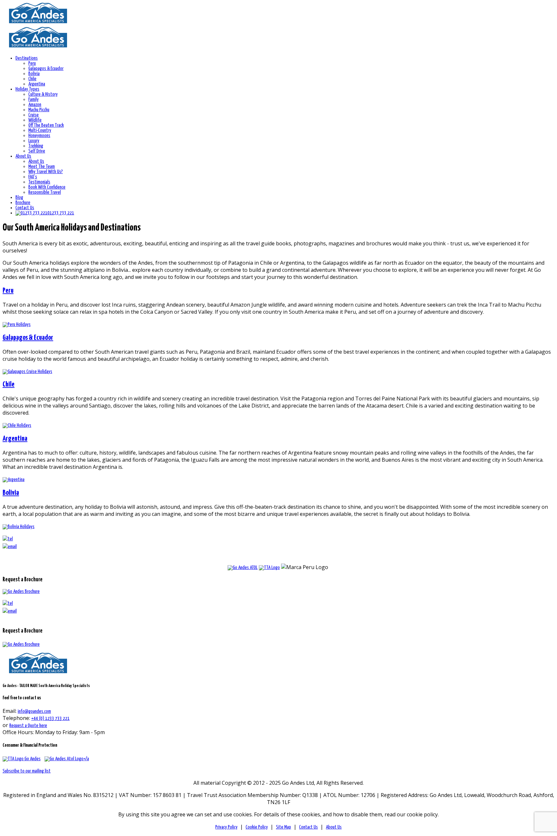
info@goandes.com (34, 711)
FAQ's (32, 176)
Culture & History (43, 94)
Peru (32, 63)
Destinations (26, 58)
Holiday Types (27, 89)
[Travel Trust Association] (269, 567)
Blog (19, 197)
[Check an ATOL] (243, 567)
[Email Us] (10, 611)
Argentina (36, 84)
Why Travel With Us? (45, 171)
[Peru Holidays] (17, 324)
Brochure (22, 202)
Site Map (283, 827)
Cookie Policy (257, 827)
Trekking (35, 145)
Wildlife (35, 120)
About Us (23, 156)
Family (33, 99)
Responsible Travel (44, 192)
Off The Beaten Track (46, 125)
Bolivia (34, 73)
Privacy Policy (226, 827)
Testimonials (39, 182)
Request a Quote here (28, 725)
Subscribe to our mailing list (27, 771)
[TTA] (22, 758)
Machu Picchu (38, 109)
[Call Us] (8, 603)
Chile (32, 78)
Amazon (34, 104)
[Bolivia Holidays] (18, 526)
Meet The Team (41, 166)
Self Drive (36, 151)
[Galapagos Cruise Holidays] (27, 371)
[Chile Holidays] (17, 425)
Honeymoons (39, 135)
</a (86, 758)
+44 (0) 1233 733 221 (50, 718)
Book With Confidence (46, 187)
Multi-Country (39, 130)
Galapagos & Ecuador (46, 68)
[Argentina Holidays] (13, 479)
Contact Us (24, 207)
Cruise (33, 115)
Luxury (33, 140)
